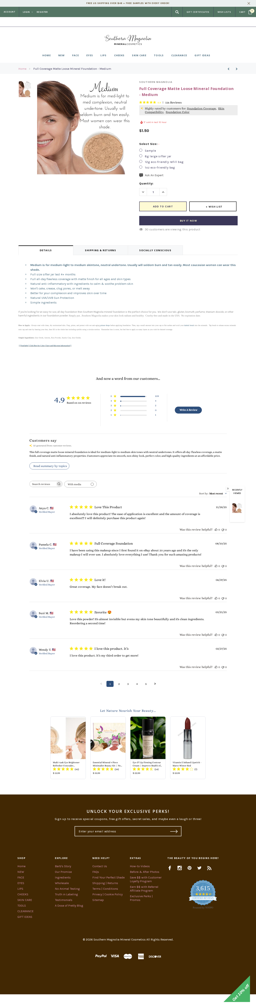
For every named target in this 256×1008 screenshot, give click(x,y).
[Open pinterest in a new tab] (189, 868)
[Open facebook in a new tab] (169, 868)
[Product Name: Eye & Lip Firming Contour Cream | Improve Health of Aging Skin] (148, 747)
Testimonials (63, 900)
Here (158, 22)
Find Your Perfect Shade (108, 877)
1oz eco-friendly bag (160, 167)
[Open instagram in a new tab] (179, 868)
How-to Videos (140, 866)
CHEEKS (22, 894)
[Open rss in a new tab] (209, 868)
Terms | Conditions (105, 888)
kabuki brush (189, 325)
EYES (20, 883)
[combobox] (213, 493)
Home (22, 68)
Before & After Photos (144, 872)
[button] (128, 1001)
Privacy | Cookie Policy (107, 894)
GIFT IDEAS (24, 917)
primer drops (105, 325)
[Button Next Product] (235, 69)
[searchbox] (42, 484)
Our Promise (63, 872)
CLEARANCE (25, 911)
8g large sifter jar (158, 156)
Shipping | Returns (105, 883)
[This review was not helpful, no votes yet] (223, 529)
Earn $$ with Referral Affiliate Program (144, 888)
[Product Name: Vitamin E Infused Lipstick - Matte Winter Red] (188, 747)
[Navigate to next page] (155, 684)
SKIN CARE (24, 900)
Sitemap (98, 900)
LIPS (20, 888)
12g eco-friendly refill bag (164, 162)
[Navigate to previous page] (101, 684)
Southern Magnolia (155, 82)
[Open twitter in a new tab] (199, 868)
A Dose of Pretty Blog (69, 905)
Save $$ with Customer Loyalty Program (146, 879)
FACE (20, 877)
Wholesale (62, 883)
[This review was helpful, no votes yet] (216, 529)
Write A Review (188, 409)
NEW (20, 872)
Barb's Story (63, 866)
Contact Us (99, 866)
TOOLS (21, 905)
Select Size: (149, 144)
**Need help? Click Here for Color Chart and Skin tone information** (45, 346)
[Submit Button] (174, 831)
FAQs (95, 872)
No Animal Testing (67, 888)
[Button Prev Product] (230, 69)
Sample (150, 150)
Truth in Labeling (66, 894)
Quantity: (146, 183)
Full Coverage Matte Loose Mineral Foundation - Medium (72, 68)
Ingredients (63, 877)
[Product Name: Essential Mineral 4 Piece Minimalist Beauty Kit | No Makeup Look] (108, 747)
